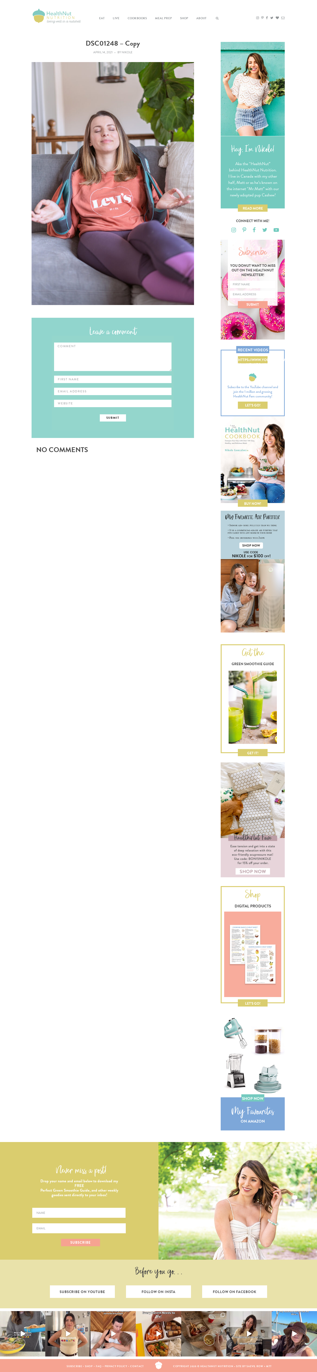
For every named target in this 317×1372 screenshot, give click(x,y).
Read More (253, 208)
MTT (269, 1366)
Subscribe (74, 1366)
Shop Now (252, 1098)
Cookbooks (137, 18)
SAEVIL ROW (254, 1366)
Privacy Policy (116, 1366)
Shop (184, 18)
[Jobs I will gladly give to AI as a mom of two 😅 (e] (249, 1333)
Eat (102, 18)
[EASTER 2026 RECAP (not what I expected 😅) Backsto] (203, 1333)
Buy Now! (252, 503)
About (201, 18)
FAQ (99, 1366)
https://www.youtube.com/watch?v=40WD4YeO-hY (253, 360)
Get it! (253, 753)
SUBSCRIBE (80, 1242)
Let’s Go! (253, 405)
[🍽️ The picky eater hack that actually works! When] (158, 1333)
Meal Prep (163, 18)
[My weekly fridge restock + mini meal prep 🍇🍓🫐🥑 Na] (68, 1333)
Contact (137, 1366)
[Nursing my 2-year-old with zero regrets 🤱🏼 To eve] (113, 1333)
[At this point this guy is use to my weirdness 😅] (294, 1333)
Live (116, 18)
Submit (252, 304)
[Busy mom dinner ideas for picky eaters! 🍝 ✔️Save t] (22, 1333)
